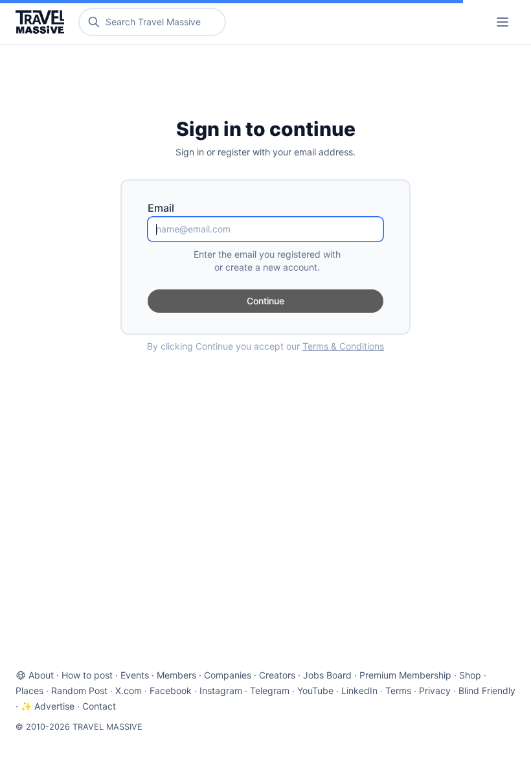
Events (134, 674)
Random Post (79, 690)
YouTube (315, 690)
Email (161, 207)
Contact (99, 706)
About (41, 674)
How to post (87, 674)
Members (176, 674)
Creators (277, 674)
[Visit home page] (42, 22)
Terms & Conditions (343, 346)
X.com (128, 690)
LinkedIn (359, 690)
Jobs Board (327, 674)
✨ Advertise (47, 706)
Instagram (220, 690)
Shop (470, 674)
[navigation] (502, 22)
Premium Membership (405, 674)
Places (29, 690)
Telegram (269, 690)
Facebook (171, 690)
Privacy (435, 690)
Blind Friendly (486, 690)
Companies (227, 674)
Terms (398, 690)
